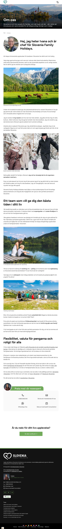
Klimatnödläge (40, 526)
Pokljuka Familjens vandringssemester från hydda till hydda (15, 513)
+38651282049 (22, 399)
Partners (15, 526)
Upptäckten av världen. (16, 471)
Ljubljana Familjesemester (8, 511)
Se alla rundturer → (31, 434)
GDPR (28, 526)
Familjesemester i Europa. (13, 469)
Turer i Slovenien (35, 374)
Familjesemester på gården (9, 508)
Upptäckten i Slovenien (27, 378)
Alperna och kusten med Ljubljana (10, 504)
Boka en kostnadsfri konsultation (46, 407)
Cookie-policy (33, 526)
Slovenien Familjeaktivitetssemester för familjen (13, 515)
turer (4, 502)
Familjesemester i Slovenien (17, 466)
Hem (4, 32)
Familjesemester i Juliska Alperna (10, 509)
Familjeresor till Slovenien (14, 365)
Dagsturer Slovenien (48, 374)
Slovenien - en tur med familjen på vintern (12, 517)
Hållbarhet (47, 526)
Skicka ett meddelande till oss (47, 398)
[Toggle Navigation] (57, 2)
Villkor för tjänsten (22, 526)
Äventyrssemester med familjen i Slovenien (12, 506)
